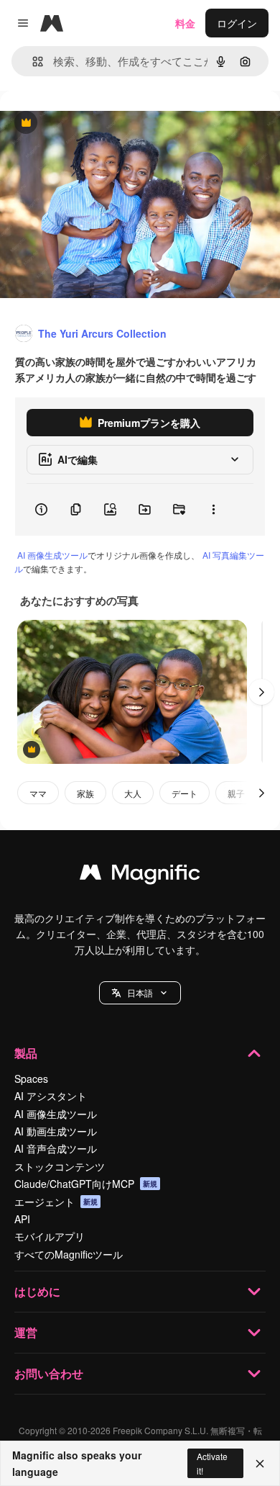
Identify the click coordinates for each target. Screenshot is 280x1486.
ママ (38, 793)
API (22, 1219)
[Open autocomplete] (32, 61)
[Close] (260, 1463)
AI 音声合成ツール (55, 1148)
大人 (132, 793)
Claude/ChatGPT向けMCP (85, 1183)
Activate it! (212, 1463)
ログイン (237, 23)
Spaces (31, 1078)
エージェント (56, 1201)
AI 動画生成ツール (55, 1131)
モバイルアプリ (49, 1236)
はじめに (37, 1291)
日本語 (140, 992)
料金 (185, 23)
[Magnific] (140, 875)
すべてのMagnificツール (68, 1254)
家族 (85, 793)
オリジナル (99, 123)
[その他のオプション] (213, 509)
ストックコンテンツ (59, 1166)
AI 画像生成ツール (52, 555)
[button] (140, 992)
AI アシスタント (50, 1096)
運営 (25, 1332)
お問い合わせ (48, 1373)
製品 (25, 1053)
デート (184, 793)
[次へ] (261, 692)
